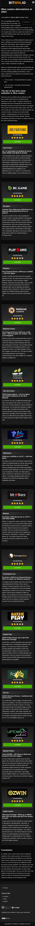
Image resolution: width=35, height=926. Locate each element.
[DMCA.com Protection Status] (6, 918)
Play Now (17, 141)
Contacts (5, 888)
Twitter (5, 899)
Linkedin (5, 901)
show (31, 22)
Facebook (5, 896)
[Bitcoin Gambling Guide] (17, 4)
